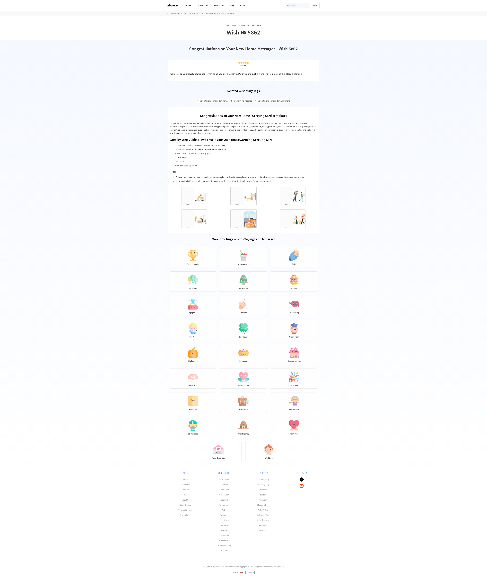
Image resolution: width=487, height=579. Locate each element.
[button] (202, 5)
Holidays (185, 489)
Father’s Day (263, 510)
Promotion (224, 535)
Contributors (185, 505)
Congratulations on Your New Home (212, 13)
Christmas (263, 489)
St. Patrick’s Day (262, 520)
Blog (232, 5)
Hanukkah (262, 525)
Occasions (185, 484)
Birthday (224, 525)
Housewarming (224, 545)
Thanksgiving (263, 484)
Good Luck (224, 489)
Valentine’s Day (262, 479)
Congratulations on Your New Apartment (272, 100)
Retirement (224, 479)
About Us (185, 500)
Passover (263, 530)
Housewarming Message (241, 100)
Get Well (224, 500)
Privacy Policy (185, 515)
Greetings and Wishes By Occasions (185, 13)
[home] (172, 5)
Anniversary (224, 505)
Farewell (224, 484)
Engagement (224, 530)
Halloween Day (263, 515)
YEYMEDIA (250, 572)
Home (188, 5)
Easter (263, 494)
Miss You (224, 550)
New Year (263, 500)
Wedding (224, 515)
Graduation (224, 494)
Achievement (224, 540)
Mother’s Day (262, 505)
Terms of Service (185, 510)
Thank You (224, 520)
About (242, 5)
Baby (224, 510)
